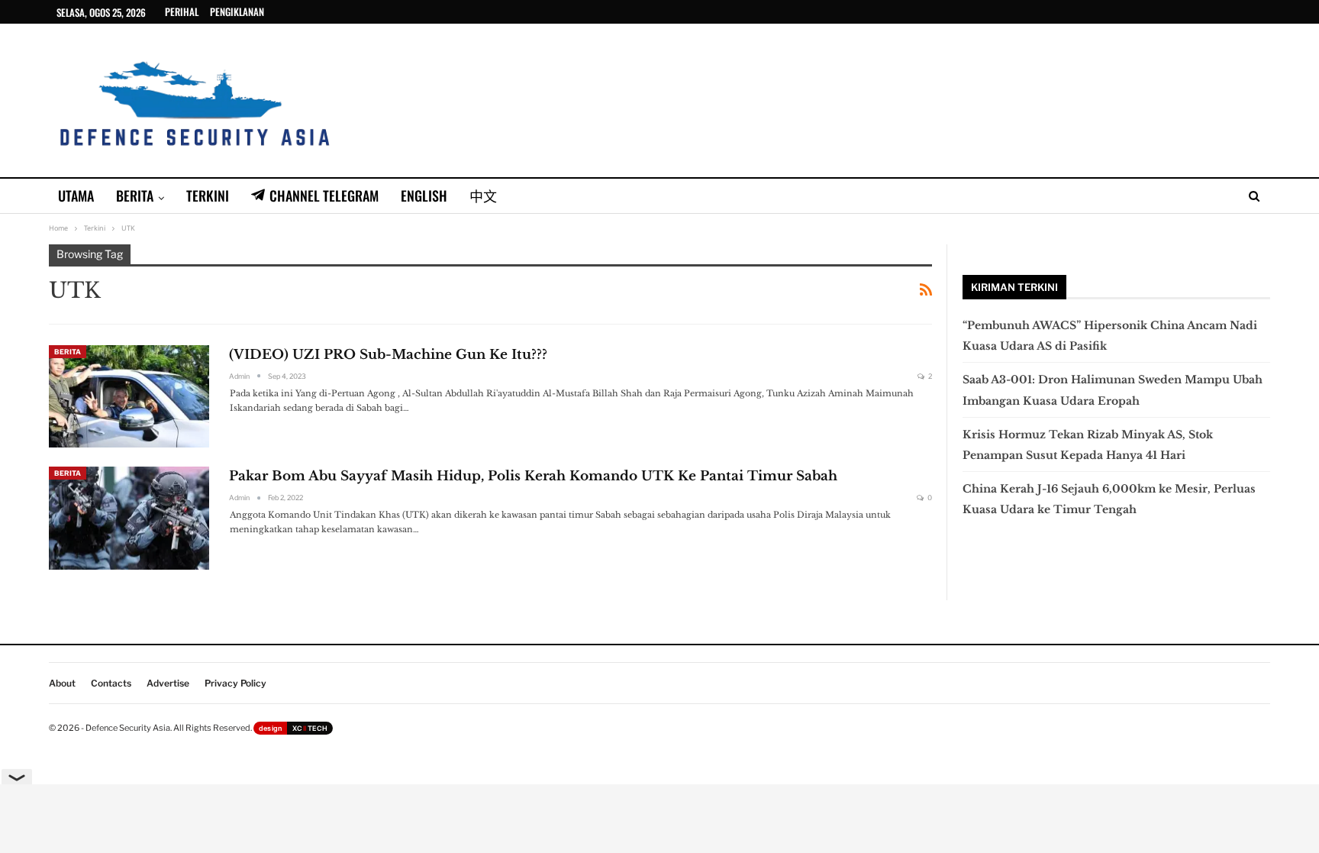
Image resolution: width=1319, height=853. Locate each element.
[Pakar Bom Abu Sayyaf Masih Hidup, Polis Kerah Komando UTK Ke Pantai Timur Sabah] (129, 518)
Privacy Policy (235, 683)
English (424, 195)
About (62, 683)
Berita (134, 195)
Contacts (111, 683)
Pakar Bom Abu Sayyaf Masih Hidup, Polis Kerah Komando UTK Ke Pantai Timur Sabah (533, 476)
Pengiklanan (237, 11)
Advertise (168, 683)
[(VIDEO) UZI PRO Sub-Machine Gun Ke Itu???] (129, 396)
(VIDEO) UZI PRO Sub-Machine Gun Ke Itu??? (388, 355)
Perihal (181, 11)
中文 (483, 195)
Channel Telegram (324, 195)
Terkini (207, 195)
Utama (76, 195)
